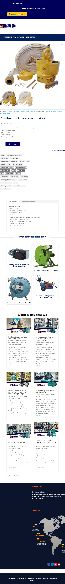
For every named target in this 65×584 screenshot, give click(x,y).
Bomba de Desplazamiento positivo (17, 111)
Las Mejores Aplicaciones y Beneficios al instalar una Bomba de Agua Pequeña (17, 392)
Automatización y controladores (14, 155)
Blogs (9, 344)
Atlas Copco (48, 111)
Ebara (2, 173)
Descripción (13, 202)
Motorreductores (23, 179)
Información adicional (29, 202)
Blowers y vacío (4, 158)
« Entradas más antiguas (13, 475)
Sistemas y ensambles (6, 186)
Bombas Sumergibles (21, 167)
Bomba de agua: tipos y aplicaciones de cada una (17, 443)
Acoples (2, 155)
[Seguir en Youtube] (59, 564)
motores (3, 179)
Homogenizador (4, 176)
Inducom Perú (14, 342)
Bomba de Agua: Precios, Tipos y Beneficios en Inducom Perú (44, 338)
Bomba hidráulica (57, 111)
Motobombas (23, 176)
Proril (2, 182)
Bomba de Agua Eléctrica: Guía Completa (45, 391)
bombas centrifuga (32, 111)
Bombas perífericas (17, 164)
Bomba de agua (14, 158)
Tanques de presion (5, 189)
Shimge (15, 182)
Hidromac (18, 173)
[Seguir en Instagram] (55, 564)
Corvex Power (21, 170)
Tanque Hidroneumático (19, 186)
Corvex (13, 170)
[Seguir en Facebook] (48, 564)
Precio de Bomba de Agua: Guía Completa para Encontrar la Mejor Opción (17, 338)
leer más (10, 365)
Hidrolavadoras (9, 173)
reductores (8, 182)
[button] (62, 44)
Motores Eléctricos (11, 179)
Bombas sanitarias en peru (7, 167)
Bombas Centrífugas (5, 164)
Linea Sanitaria (14, 176)
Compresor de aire (5, 170)
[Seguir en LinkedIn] (52, 564)
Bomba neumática (5, 113)
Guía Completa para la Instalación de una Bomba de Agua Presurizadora (46, 442)
